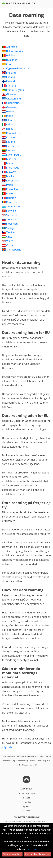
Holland (10, 111)
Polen (9, 185)
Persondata (26, 802)
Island (9, 120)
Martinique (12, 167)
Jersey (9, 128)
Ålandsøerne (13, 249)
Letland (10, 141)
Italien (10, 124)
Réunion (11, 197)
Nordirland (12, 180)
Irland (9, 116)
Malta (9, 163)
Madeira (11, 159)
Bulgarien (11, 59)
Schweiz (11, 210)
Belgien (10, 55)
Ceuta (9, 64)
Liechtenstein (14, 146)
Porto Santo (13, 189)
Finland (10, 81)
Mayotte (11, 172)
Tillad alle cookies (12, 854)
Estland (10, 77)
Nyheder (26, 806)
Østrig (10, 245)
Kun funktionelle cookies (37, 854)
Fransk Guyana (15, 90)
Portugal (11, 193)
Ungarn (10, 236)
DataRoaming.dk (20, 3)
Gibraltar (11, 94)
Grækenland (13, 98)
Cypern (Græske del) (18, 68)
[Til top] (26, 781)
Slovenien (12, 223)
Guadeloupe (13, 103)
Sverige (10, 228)
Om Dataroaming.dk (26, 793)
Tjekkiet (10, 232)
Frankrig (11, 85)
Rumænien (12, 202)
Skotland (11, 215)
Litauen (10, 150)
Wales (9, 241)
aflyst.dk (7, 747)
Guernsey (12, 107)
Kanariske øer (14, 133)
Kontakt (26, 798)
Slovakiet (11, 219)
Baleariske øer (14, 51)
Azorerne (11, 46)
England (11, 72)
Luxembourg (13, 154)
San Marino (13, 206)
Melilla (10, 176)
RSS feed (26, 811)
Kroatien (11, 137)
